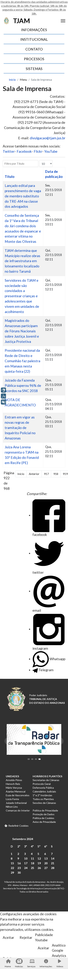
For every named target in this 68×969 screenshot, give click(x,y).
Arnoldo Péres (14, 780)
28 (52, 867)
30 (19, 872)
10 (25, 858)
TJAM (21, 21)
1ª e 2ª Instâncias (42, 795)
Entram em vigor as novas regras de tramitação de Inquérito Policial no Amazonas (20, 427)
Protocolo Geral (42, 783)
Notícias (19, 966)
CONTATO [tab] (34, 49)
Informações (46, 966)
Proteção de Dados (43, 814)
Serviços (31, 966)
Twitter (9, 151)
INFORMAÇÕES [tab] (34, 30)
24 (25, 867)
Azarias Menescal (15, 791)
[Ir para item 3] (36, 759)
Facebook (24, 151)
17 (25, 863)
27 (46, 867)
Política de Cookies (43, 818)
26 (39, 867)
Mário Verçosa (14, 787)
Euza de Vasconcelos (17, 795)
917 (46, 473)
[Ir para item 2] (32, 759)
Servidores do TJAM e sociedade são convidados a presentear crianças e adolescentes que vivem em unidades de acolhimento (22, 296)
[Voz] (3, 396)
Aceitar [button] (8, 937)
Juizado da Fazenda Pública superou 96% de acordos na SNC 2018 (23, 385)
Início (20, 473)
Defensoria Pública (43, 787)
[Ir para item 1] (29, 759)
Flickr (38, 151)
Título (10, 176)
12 (39, 858)
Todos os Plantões (43, 799)
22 (12, 867)
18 (32, 863)
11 (32, 858)
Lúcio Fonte (12, 799)
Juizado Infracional (16, 802)
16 (19, 863)
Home (8, 966)
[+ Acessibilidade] (3, 402)
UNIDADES (12, 776)
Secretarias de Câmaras (46, 780)
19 (39, 863)
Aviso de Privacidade (44, 821)
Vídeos (59, 966)
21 (52, 863)
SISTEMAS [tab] (34, 69)
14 (52, 858)
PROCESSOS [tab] (34, 59)
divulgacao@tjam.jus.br (47, 138)
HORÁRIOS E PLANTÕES (47, 776)
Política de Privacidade (45, 810)
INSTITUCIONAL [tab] (34, 39)
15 (12, 863)
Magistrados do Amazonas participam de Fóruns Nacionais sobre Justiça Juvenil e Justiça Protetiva (22, 330)
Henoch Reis (13, 783)
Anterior (34, 473)
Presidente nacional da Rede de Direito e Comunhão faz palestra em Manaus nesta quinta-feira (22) (22, 360)
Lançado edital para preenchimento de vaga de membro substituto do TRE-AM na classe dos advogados (23, 195)
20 (46, 863)
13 (46, 858)
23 (19, 867)
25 (32, 867)
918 (55, 473)
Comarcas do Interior (18, 810)
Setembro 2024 (22, 839)
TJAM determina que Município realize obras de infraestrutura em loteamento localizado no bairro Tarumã (22, 260)
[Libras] (3, 390)
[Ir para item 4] (39, 759)
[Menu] (63, 20)
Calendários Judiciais (44, 791)
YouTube (50, 151)
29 (12, 872)
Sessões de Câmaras (44, 802)
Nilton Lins (12, 806)
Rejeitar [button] (26, 937)
